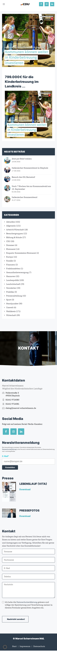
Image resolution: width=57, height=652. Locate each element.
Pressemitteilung (14, 296)
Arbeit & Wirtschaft (15, 229)
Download (25, 489)
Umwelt (9, 307)
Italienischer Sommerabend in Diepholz (30, 168)
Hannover (10, 276)
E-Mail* (5, 456)
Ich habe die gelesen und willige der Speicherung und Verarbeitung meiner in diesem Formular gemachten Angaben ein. (28, 605)
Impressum (25, 646)
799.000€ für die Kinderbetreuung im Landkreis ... (22, 81)
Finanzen (10, 264)
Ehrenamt (10, 249)
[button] (5, 647)
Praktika (10, 292)
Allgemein (11, 225)
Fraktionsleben (13, 268)
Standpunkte (12, 303)
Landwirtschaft (13, 284)
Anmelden (10, 467)
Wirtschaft (11, 315)
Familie (9, 260)
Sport (8, 299)
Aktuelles (10, 222)
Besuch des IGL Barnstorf (23, 177)
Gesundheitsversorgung (17, 272)
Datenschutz (39, 646)
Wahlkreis (10, 311)
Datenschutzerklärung (9, 449)
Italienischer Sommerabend (24, 197)
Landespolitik (12, 280)
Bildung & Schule (14, 237)
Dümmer (10, 245)
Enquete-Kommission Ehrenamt (21, 253)
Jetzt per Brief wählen (22, 158)
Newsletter (11, 288)
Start (14, 646)
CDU (8, 241)
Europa (9, 257)
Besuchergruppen (14, 233)
